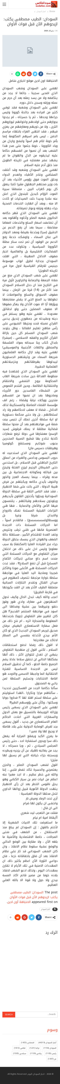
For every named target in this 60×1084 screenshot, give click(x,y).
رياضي (36, 1053)
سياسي (19, 1053)
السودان (49, 1048)
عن (52, 1059)
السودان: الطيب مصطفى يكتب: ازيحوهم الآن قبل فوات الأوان (34, 894)
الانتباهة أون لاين (19, 902)
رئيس (51, 1053)
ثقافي (19, 1048)
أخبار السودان (45, 909)
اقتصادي (27, 1042)
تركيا (34, 1048)
